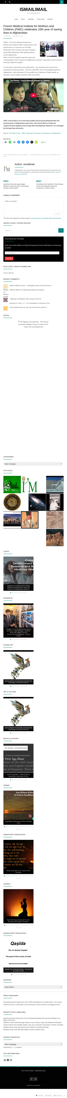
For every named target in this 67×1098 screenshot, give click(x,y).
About (23, 19)
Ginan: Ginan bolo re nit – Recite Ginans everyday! (18, 871)
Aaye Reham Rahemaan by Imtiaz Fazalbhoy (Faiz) (18, 822)
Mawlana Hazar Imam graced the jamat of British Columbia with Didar (26, 1027)
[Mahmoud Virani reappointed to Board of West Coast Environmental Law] (29, 484)
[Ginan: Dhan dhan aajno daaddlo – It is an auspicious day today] (55, 537)
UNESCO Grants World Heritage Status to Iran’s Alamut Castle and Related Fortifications (32, 1022)
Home (16, 19)
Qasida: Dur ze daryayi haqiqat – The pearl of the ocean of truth (18, 970)
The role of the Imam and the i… (36, 307)
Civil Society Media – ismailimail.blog (33, 1071)
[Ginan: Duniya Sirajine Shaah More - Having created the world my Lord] (37, 502)
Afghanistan (12, 154)
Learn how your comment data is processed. (46, 218)
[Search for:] (30, 230)
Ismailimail (33, 9)
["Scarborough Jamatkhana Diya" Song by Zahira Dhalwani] (12, 520)
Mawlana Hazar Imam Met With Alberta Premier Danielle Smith (23, 1029)
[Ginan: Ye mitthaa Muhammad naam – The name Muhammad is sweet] (12, 502)
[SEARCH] (61, 230)
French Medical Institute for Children (45, 154)
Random (50, 19)
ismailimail (8, 36)
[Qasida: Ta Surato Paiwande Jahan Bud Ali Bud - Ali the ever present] (55, 520)
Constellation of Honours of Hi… (39, 303)
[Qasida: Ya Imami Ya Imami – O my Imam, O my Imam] (55, 502)
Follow (9, 258)
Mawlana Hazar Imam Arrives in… (41, 285)
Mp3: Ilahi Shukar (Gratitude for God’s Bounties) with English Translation (18, 920)
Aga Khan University (22, 154)
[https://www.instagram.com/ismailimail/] (9, 2)
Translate (18, 1047)
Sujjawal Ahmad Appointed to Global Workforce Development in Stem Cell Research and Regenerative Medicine (18, 587)
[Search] (62, 2)
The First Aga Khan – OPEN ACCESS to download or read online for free (18, 775)
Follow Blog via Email (14, 239)
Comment (57, 214)
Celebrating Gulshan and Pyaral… (33, 290)
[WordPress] (4, 1060)
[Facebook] (5, 2)
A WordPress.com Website (33, 1085)
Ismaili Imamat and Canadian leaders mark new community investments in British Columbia (33, 1025)
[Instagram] (11, 1060)
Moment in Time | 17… (18, 303)
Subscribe (31, 19)
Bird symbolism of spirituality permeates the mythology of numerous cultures (18, 682)
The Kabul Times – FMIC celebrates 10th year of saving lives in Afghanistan (35, 133)
